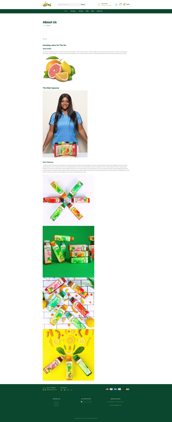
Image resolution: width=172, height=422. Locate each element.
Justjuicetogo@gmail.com (115, 405)
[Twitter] (68, 390)
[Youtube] (65, 390)
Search (83, 4)
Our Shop (73, 11)
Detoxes (81, 11)
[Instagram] (71, 390)
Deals (92, 11)
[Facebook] (61, 390)
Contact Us (99, 11)
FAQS (87, 11)
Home (65, 11)
